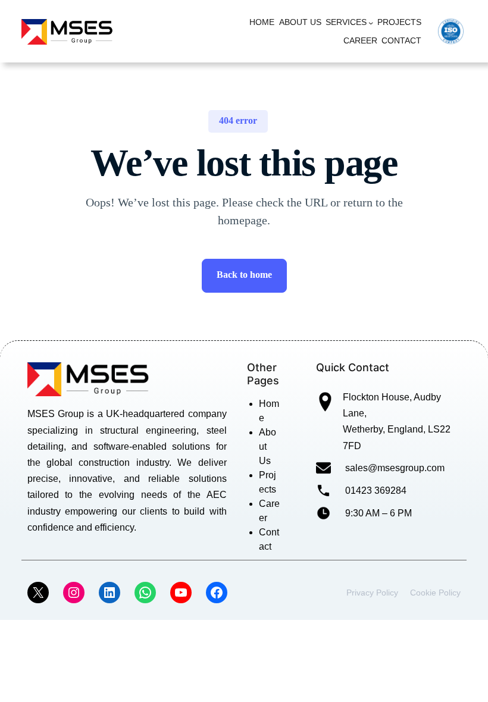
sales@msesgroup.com (395, 468)
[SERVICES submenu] (370, 22)
